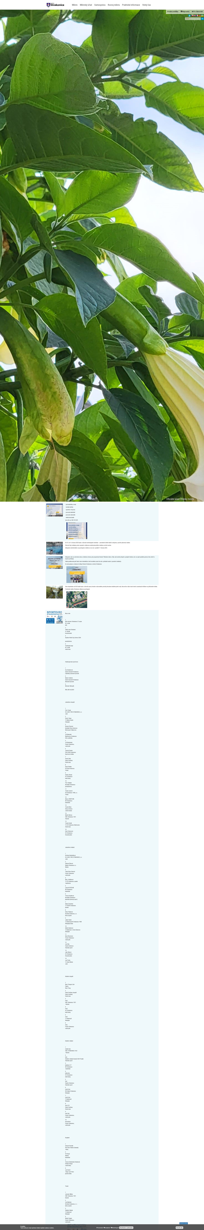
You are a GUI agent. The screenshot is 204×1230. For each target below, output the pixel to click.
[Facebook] (189, 15)
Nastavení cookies (183, 1223)
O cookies (22, 1226)
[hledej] (202, 18)
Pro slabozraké (198, 11)
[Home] (56, 4)
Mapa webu (185, 11)
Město (75, 5)
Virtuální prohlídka (172, 11)
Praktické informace (131, 5)
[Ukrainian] (202, 15)
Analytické (107, 1227)
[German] (200, 15)
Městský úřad (86, 5)
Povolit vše (179, 1227)
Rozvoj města (114, 5)
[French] (197, 15)
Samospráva (99, 5)
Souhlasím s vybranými (126, 1227)
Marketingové (115, 1227)
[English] (194, 15)
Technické (100, 1227)
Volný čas (146, 5)
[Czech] (192, 15)
